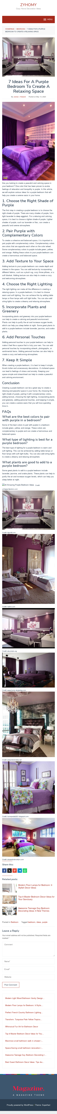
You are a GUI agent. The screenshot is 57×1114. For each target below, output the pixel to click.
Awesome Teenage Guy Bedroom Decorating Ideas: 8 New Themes (34, 909)
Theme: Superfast (42, 1105)
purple (44, 922)
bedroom (31, 922)
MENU (50, 19)
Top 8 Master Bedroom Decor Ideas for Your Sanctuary (36, 898)
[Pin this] (14, 870)
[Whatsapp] (25, 870)
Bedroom (14, 922)
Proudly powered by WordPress (20, 1105)
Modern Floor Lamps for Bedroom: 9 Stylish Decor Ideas (35, 886)
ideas (39, 922)
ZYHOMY (28, 4)
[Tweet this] (9, 870)
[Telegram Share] (20, 870)
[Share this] (4, 870)
